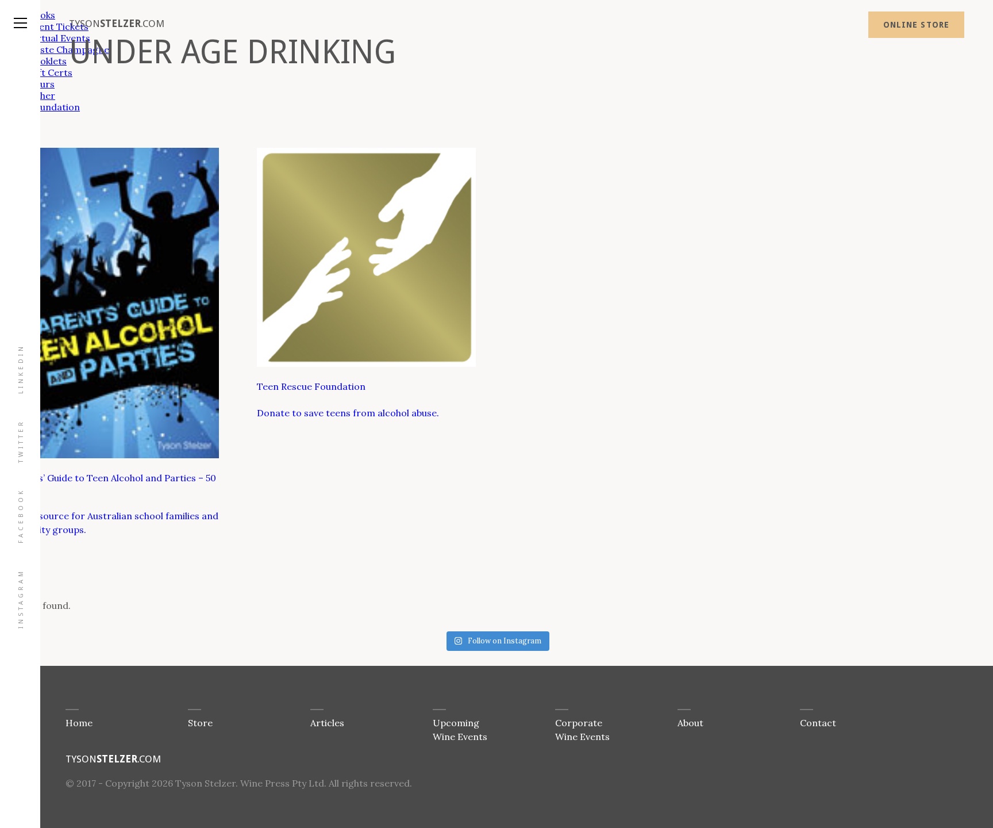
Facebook (21, 515)
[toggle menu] (20, 11)
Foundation (54, 107)
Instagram (21, 598)
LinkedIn (21, 369)
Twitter (21, 441)
